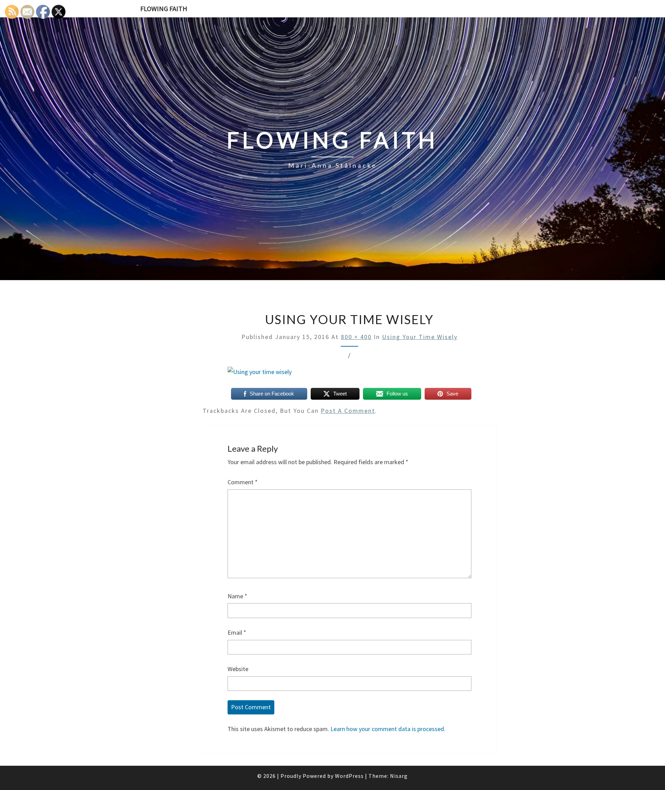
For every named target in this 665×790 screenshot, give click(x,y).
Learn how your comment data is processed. (387, 729)
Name (237, 596)
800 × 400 (356, 337)
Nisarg (399, 775)
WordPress (349, 775)
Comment (243, 482)
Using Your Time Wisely (420, 337)
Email (237, 632)
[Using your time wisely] (260, 375)
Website (238, 669)
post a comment (348, 411)
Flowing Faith (163, 8)
